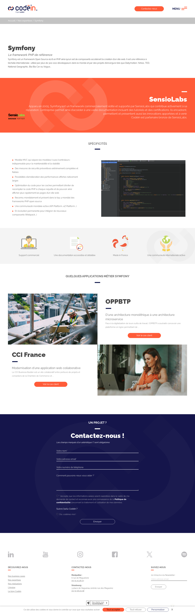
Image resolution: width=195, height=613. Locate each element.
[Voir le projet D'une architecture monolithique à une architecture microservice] (53, 319)
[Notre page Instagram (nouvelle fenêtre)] (80, 554)
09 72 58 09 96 (78, 591)
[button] (179, 9)
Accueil (11, 20)
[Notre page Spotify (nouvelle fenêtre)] (184, 554)
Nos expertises (25, 20)
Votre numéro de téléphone (69, 467)
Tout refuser (136, 609)
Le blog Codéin (14, 591)
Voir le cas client (144, 335)
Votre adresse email (66, 459)
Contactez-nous (149, 8)
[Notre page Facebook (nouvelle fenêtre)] (115, 554)
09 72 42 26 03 (78, 580)
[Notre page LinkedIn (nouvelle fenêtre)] (11, 554)
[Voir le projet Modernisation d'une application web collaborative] (142, 370)
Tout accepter (113, 609)
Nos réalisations (15, 584)
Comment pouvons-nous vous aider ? (75, 475)
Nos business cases (16, 576)
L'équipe (11, 587)
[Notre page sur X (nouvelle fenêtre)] (149, 554)
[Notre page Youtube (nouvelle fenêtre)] (45, 554)
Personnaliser (158, 609)
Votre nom (61, 451)
